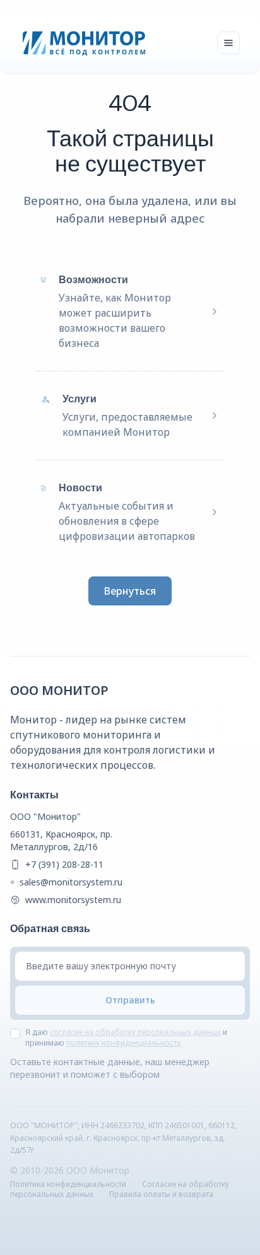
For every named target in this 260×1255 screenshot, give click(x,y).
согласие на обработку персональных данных (135, 1032)
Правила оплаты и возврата (161, 1194)
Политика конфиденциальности (68, 1184)
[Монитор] (84, 43)
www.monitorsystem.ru (73, 900)
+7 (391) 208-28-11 (64, 864)
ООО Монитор (59, 690)
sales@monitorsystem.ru (71, 882)
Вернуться (130, 591)
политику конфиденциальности (123, 1042)
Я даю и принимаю (126, 1037)
